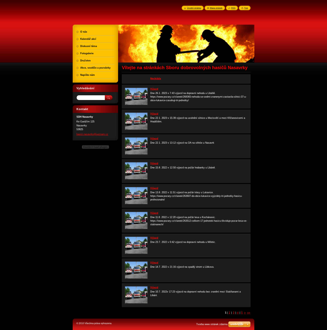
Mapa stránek (216, 8)
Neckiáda (155, 78)
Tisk (246, 8)
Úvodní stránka (194, 8)
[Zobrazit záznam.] (136, 104)
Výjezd (154, 89)
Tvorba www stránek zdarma (211, 324)
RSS (233, 8)
